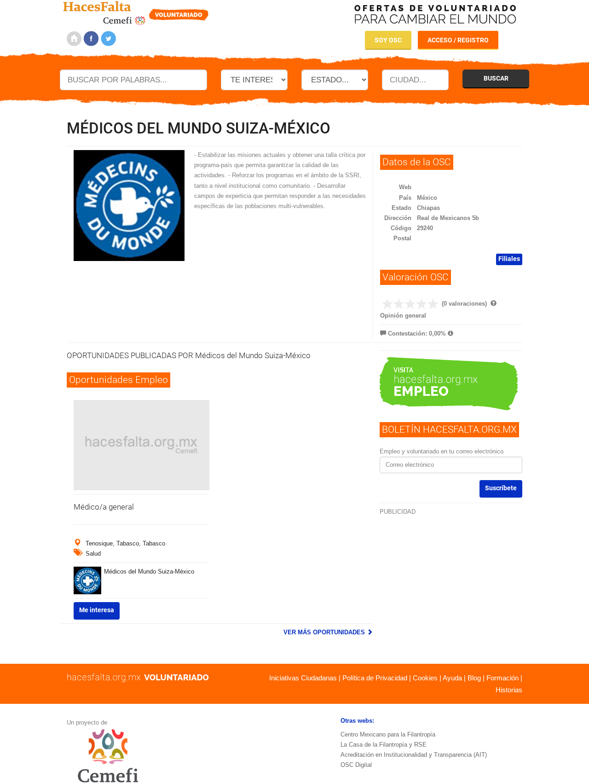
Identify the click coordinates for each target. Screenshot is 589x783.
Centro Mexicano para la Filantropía (388, 734)
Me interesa (96, 610)
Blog (474, 678)
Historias (509, 690)
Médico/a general (104, 506)
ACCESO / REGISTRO (458, 40)
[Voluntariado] (136, 12)
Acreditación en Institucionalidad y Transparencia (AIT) (414, 754)
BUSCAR (496, 78)
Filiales (509, 258)
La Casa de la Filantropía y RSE (384, 744)
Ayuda (452, 678)
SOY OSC (388, 40)
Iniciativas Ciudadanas (303, 678)
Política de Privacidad (374, 678)
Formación (502, 678)
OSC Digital (356, 764)
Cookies (425, 678)
